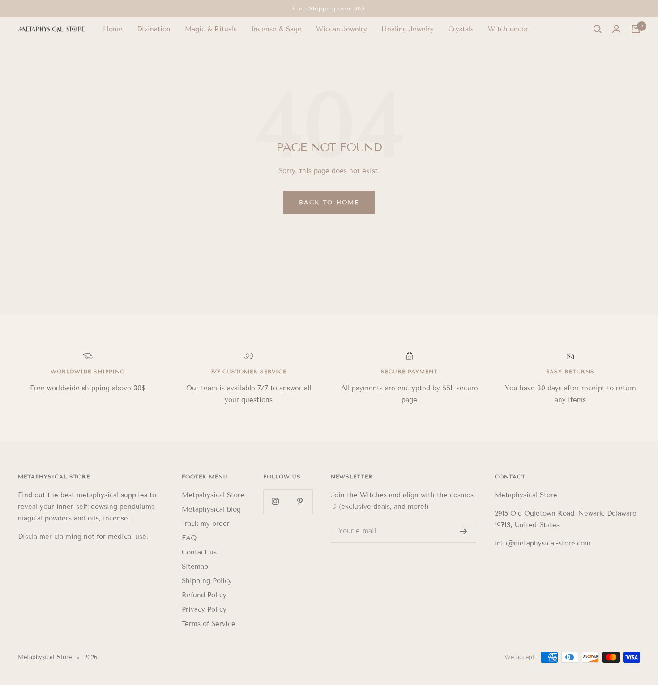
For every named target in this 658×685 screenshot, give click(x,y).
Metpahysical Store (213, 495)
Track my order (206, 524)
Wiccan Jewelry (341, 29)
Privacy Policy (204, 609)
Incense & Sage (276, 29)
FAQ (189, 538)
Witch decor (508, 29)
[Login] (616, 29)
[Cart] (635, 29)
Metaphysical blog (211, 509)
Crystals (461, 29)
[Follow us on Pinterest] (300, 501)
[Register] (463, 531)
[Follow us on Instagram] (275, 501)
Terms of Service (208, 624)
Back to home (329, 202)
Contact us (199, 552)
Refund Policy (204, 595)
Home (113, 29)
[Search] (598, 29)
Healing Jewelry (407, 29)
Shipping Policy (207, 581)
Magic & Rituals (211, 29)
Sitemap (195, 566)
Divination (154, 29)
